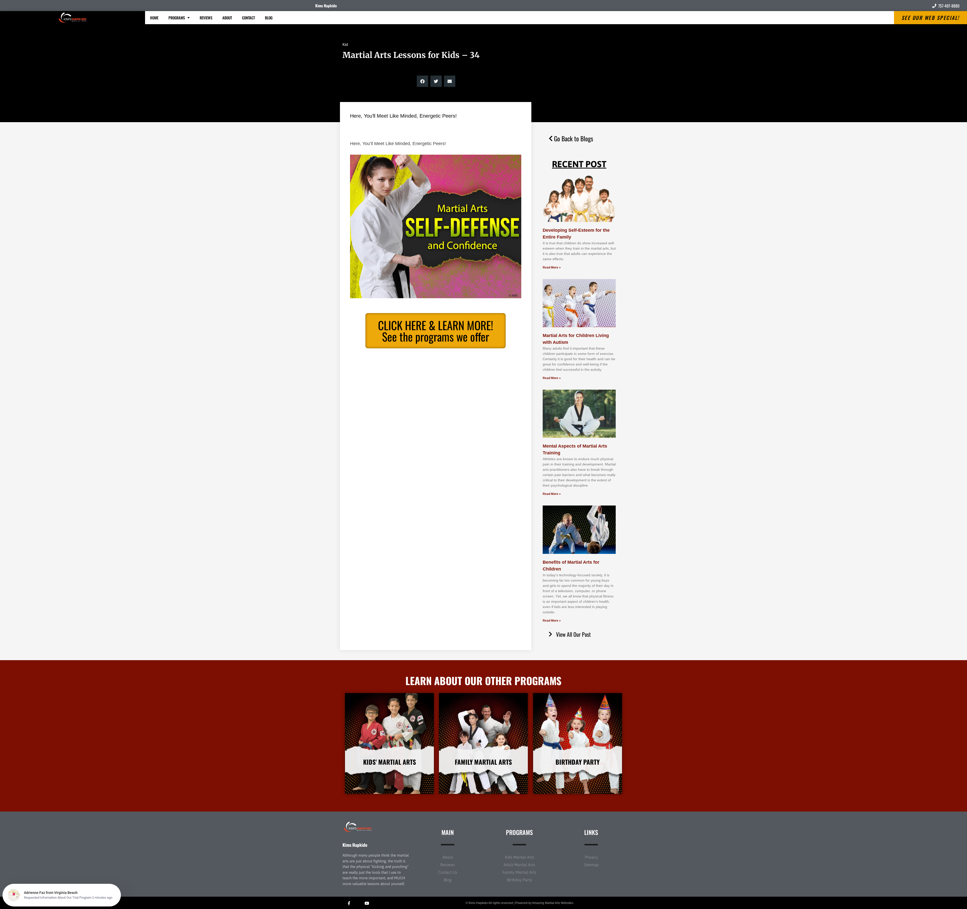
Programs (176, 17)
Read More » (552, 267)
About (227, 17)
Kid (345, 44)
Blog (268, 17)
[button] (422, 81)
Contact (248, 17)
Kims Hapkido (326, 5)
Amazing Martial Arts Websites (552, 903)
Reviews (206, 17)
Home (154, 17)
